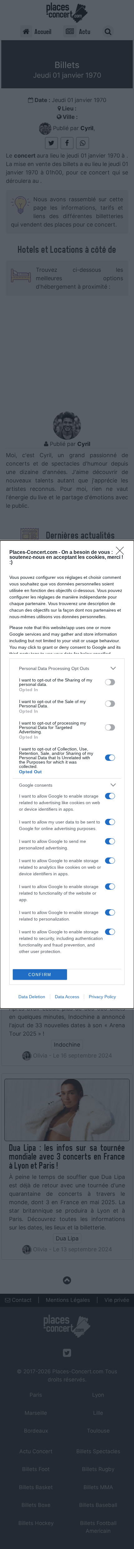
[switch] (110, 682)
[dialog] (67, 774)
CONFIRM (39, 974)
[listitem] (67, 668)
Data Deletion (31, 996)
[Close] (122, 553)
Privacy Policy (102, 996)
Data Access (67, 996)
